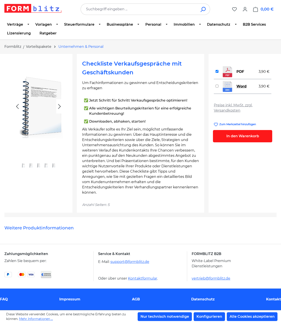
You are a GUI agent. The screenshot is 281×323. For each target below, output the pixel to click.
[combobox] (139, 9)
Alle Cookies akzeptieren (252, 316)
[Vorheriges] (17, 106)
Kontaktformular (142, 278)
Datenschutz (203, 299)
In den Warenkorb (242, 136)
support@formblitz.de (129, 262)
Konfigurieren (209, 316)
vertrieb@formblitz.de (211, 278)
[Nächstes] (59, 106)
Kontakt (273, 299)
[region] (38, 116)
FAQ (4, 299)
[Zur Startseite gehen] (32, 8)
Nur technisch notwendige (164, 316)
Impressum (69, 299)
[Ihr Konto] (245, 9)
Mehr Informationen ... (36, 319)
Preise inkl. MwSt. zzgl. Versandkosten (233, 107)
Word (241, 86)
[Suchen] (203, 9)
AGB (136, 299)
